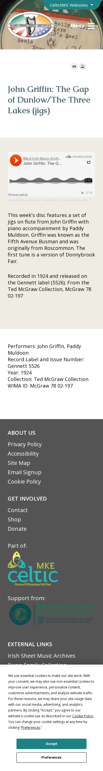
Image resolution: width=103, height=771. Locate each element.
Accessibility (23, 453)
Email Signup (24, 472)
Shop (14, 519)
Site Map (19, 463)
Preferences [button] (30, 727)
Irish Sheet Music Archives (42, 655)
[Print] (82, 66)
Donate (17, 528)
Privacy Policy (25, 444)
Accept (51, 744)
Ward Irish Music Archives (24, 200)
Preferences (51, 757)
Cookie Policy (24, 481)
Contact (18, 510)
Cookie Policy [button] (82, 716)
